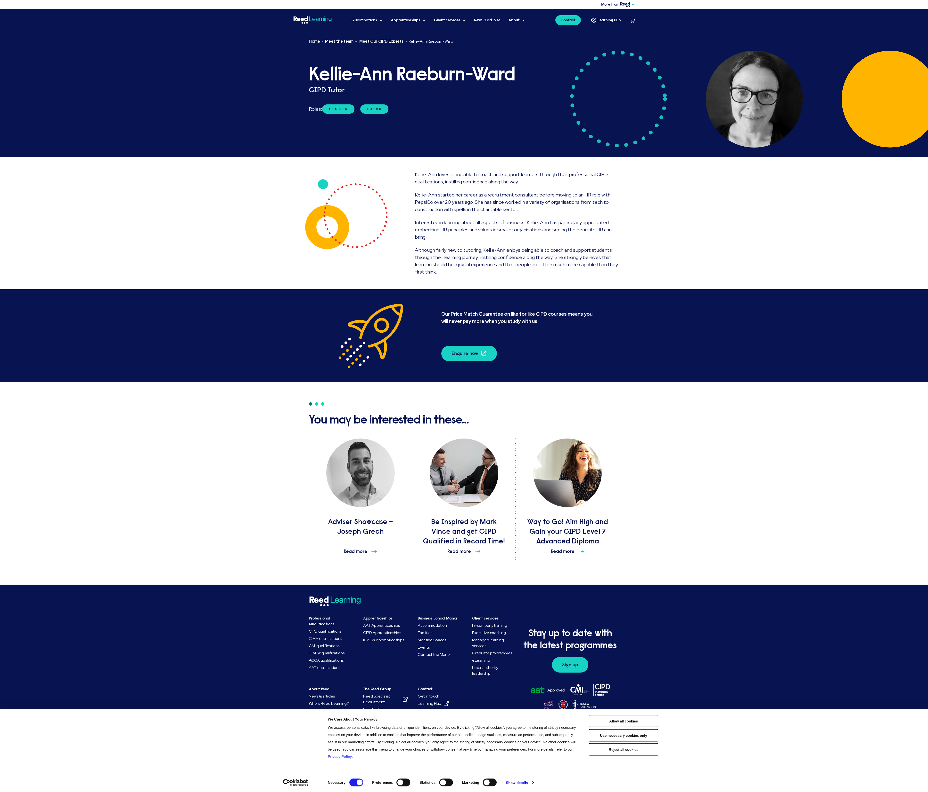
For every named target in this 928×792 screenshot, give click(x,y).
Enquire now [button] (465, 353)
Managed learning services (488, 642)
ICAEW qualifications (327, 653)
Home (314, 41)
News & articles (487, 20)
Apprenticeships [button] (405, 20)
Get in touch (428, 696)
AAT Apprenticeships (381, 625)
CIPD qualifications (325, 631)
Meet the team (339, 41)
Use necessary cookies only (623, 735)
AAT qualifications (324, 667)
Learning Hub (609, 20)
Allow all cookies (623, 721)
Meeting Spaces (432, 640)
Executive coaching (489, 632)
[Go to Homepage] (318, 20)
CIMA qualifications (325, 638)
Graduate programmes (492, 653)
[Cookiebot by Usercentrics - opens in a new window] (295, 782)
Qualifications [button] (364, 20)
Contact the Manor (434, 654)
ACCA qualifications (326, 660)
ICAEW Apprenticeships (383, 640)
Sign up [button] (570, 665)
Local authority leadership (485, 670)
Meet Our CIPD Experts (381, 41)
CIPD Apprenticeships (382, 632)
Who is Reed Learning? (329, 703)
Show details (517, 782)
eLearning (481, 660)
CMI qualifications (324, 645)
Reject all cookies (623, 749)
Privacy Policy (340, 756)
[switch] (403, 782)
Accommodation (432, 625)
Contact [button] (568, 20)
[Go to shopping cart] (632, 20)
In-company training (489, 625)
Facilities (425, 632)
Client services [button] (447, 20)
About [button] (514, 20)
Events (424, 647)
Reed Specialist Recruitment (376, 699)
